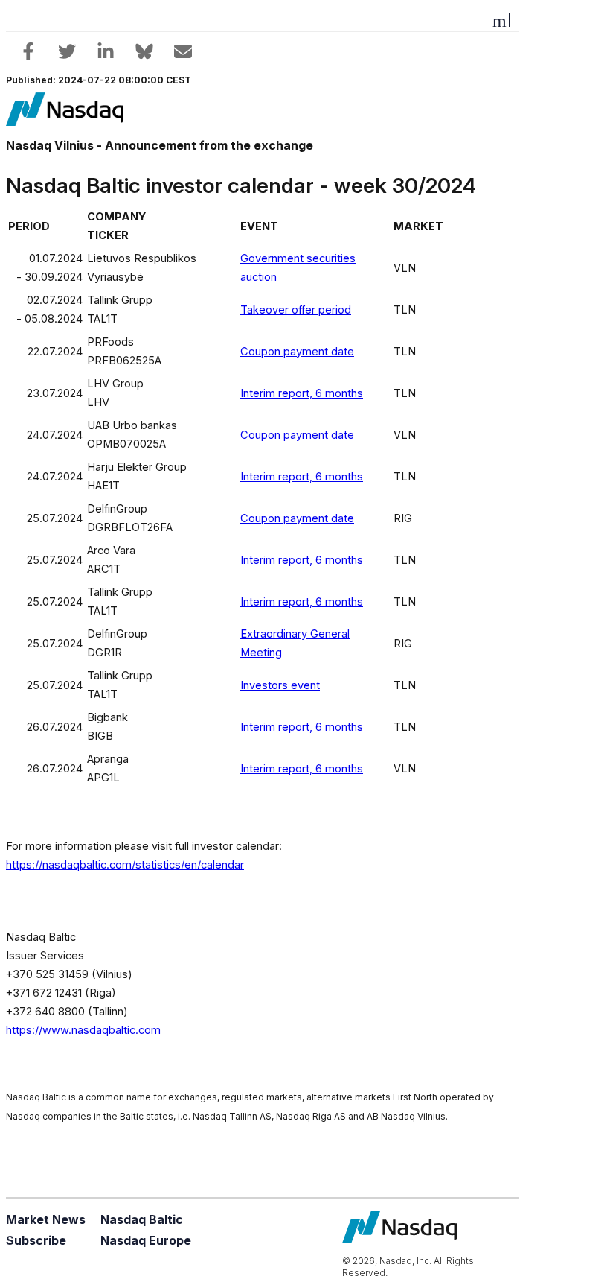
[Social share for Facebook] (28, 51)
